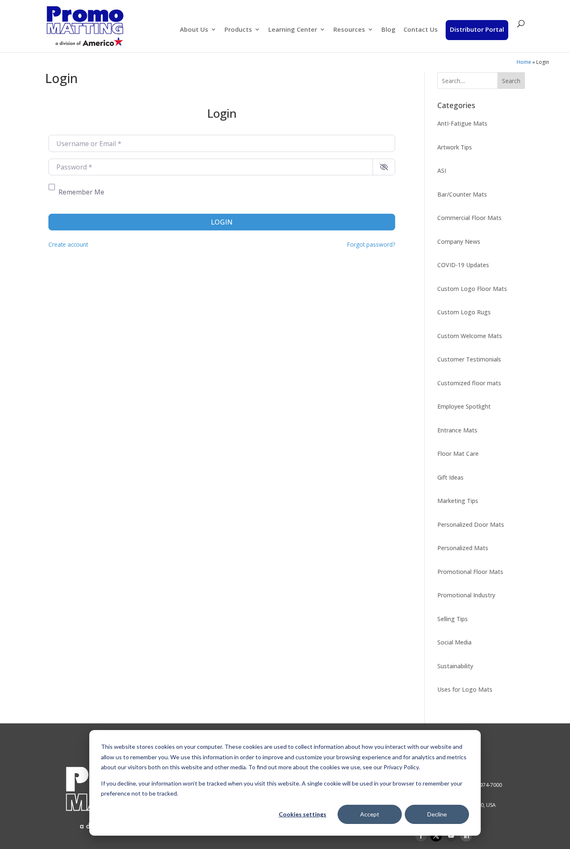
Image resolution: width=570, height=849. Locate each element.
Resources (349, 29)
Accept (369, 814)
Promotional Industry (466, 595)
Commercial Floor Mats (469, 218)
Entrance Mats (457, 430)
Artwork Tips (454, 147)
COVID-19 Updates (463, 265)
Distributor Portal (477, 29)
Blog (388, 29)
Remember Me (81, 192)
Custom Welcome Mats (469, 336)
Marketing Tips (457, 501)
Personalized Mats (462, 548)
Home (524, 62)
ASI (441, 170)
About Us (194, 29)
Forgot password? (371, 244)
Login (221, 222)
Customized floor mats (469, 383)
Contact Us (421, 29)
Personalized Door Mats (470, 524)
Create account (68, 244)
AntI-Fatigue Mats (462, 123)
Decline (437, 814)
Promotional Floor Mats (470, 572)
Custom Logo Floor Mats (472, 289)
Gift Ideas (450, 477)
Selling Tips (452, 619)
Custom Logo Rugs (464, 312)
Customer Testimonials (469, 359)
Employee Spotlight (464, 406)
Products (238, 29)
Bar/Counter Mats (462, 194)
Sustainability (455, 666)
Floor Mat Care (458, 453)
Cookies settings (302, 814)
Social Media (454, 642)
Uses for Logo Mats (464, 689)
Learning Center (292, 29)
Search (511, 81)
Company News (458, 241)
